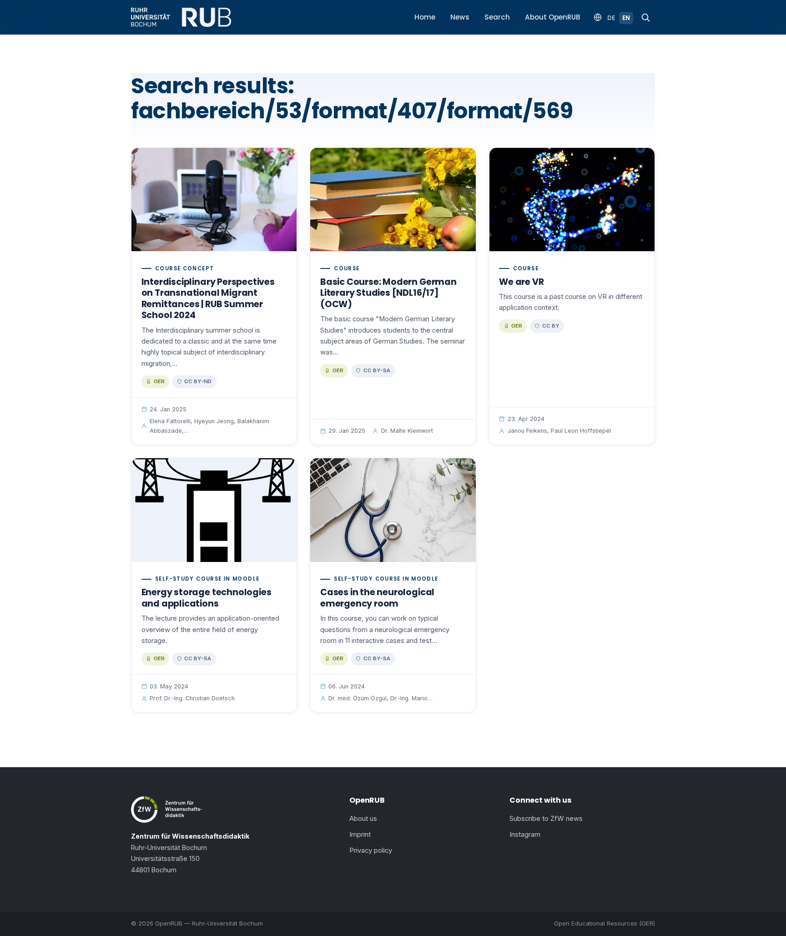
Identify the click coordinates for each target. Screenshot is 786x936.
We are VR (521, 282)
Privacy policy (370, 850)
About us (363, 819)
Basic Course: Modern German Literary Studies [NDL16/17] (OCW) (388, 293)
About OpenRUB (552, 17)
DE (611, 18)
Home (424, 17)
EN (626, 18)
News (459, 17)
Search (497, 17)
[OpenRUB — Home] (181, 17)
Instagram (524, 834)
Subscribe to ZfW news (546, 819)
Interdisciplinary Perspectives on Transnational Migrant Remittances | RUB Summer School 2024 (208, 299)
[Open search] (645, 17)
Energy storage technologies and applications (206, 598)
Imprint (360, 834)
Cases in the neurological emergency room (377, 598)
